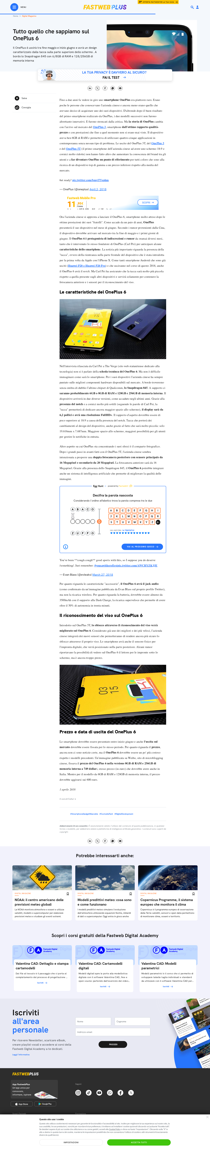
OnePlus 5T (73, 149)
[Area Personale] (197, 7)
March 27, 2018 (102, 574)
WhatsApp (112, 88)
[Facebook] (120, 1092)
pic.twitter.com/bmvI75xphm (90, 180)
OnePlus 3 (99, 127)
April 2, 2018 (98, 189)
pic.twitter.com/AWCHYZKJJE (137, 565)
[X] (131, 1092)
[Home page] (105, 7)
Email (120, 88)
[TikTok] (89, 1092)
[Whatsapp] (110, 1092)
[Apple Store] (22, 1103)
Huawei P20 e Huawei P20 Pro (86, 266)
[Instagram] (78, 1092)
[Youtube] (99, 1092)
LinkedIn (90, 88)
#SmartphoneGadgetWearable (84, 814)
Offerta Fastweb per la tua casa (158, 2)
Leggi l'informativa (21, 1054)
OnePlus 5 (157, 143)
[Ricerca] (192, 7)
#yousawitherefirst (106, 565)
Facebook (105, 88)
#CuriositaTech (106, 814)
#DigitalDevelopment (123, 814)
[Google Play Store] (45, 1103)
